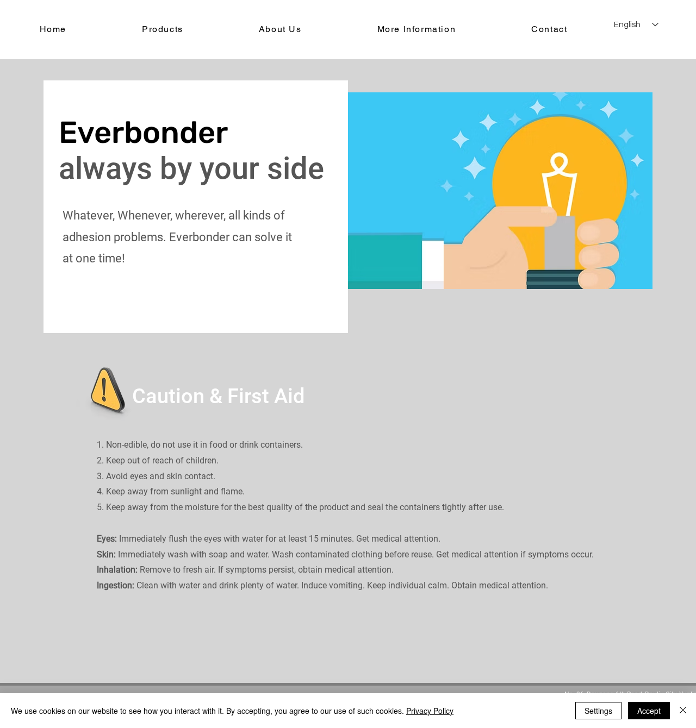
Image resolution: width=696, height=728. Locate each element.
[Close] (682, 710)
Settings (598, 710)
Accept (649, 710)
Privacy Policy (429, 710)
